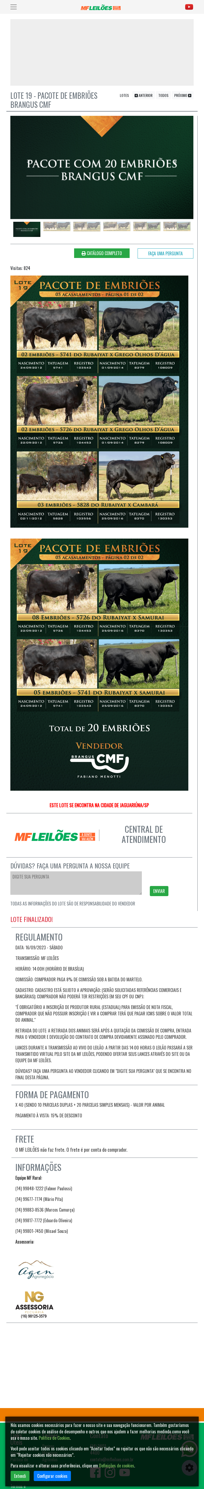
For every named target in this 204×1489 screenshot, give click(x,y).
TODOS (163, 95)
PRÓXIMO (181, 95)
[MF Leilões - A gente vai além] (102, 7)
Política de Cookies (54, 1438)
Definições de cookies (116, 1465)
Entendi (20, 1476)
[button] (28, 162)
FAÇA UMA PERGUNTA (165, 253)
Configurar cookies (52, 1476)
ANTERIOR (145, 95)
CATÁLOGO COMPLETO (104, 253)
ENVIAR (159, 891)
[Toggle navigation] (13, 7)
